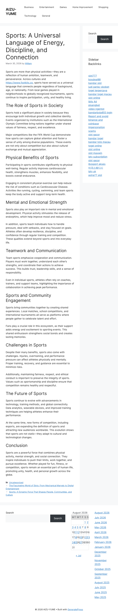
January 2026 (103, 547)
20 (80, 537)
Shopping (103, 7)
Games (63, 7)
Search (92, 33)
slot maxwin (95, 153)
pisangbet (94, 105)
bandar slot (95, 83)
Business (29, 7)
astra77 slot (95, 175)
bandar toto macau (99, 142)
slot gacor (94, 134)
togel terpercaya (97, 90)
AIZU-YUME (11, 11)
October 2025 (103, 569)
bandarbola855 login (100, 112)
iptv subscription (97, 156)
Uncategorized (16, 482)
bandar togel (95, 138)
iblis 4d (92, 101)
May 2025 (100, 597)
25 (75, 542)
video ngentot (96, 109)
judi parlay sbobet (98, 86)
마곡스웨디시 (95, 167)
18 (75, 537)
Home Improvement (83, 7)
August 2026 (102, 512)
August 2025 (102, 582)
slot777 (92, 75)
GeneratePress (75, 609)
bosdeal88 (94, 79)
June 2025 (101, 592)
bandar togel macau (100, 94)
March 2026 (102, 537)
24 (73, 542)
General (46, 15)
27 (80, 542)
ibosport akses (96, 164)
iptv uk (92, 171)
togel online (95, 145)
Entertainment (46, 7)
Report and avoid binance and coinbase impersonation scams (98, 123)
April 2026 (100, 532)
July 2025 (100, 587)
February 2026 (103, 542)
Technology (30, 15)
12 (78, 532)
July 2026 (100, 517)
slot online (94, 97)
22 (85, 537)
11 (75, 532)
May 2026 (100, 527)
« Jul (78, 555)
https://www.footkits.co (19, 82)
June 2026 (101, 522)
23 (88, 537)
